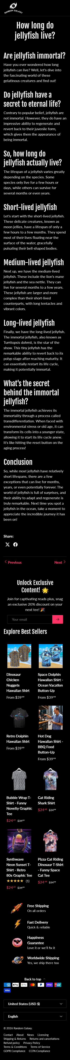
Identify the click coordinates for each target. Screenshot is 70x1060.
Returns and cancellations (44, 1038)
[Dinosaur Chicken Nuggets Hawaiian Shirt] (19, 656)
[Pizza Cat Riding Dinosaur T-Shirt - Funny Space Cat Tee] (51, 841)
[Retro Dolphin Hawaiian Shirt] (19, 718)
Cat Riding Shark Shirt (46, 800)
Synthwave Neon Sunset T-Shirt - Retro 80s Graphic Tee (19, 867)
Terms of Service (40, 1046)
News (30, 1034)
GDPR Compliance (14, 1050)
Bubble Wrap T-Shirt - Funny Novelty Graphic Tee (19, 805)
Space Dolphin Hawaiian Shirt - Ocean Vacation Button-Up (50, 682)
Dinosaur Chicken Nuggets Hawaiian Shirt (17, 682)
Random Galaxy (23, 1028)
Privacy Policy (31, 1042)
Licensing (43, 1034)
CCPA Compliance (39, 1050)
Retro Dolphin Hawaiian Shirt (17, 738)
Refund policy (12, 1042)
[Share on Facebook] (15, 544)
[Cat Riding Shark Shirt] (51, 779)
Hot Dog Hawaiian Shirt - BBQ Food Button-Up (50, 744)
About (20, 1034)
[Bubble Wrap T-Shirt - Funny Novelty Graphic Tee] (19, 779)
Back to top (33, 979)
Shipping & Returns (15, 1038)
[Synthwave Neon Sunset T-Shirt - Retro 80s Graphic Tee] (19, 841)
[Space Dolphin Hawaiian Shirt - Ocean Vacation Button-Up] (51, 656)
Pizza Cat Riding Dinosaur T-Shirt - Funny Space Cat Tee (50, 867)
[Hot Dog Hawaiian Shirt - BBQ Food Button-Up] (51, 718)
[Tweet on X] (7, 544)
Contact (8, 1034)
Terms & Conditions (15, 1046)
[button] (56, 8)
